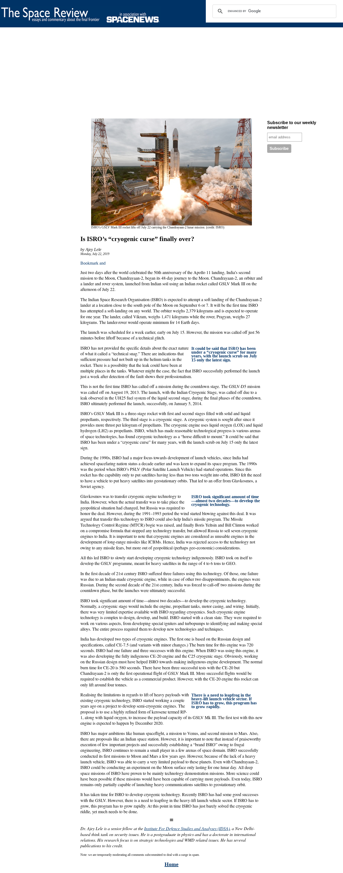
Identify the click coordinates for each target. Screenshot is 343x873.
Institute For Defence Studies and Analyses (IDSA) (187, 828)
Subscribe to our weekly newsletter (291, 125)
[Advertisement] (161, 74)
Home (171, 864)
